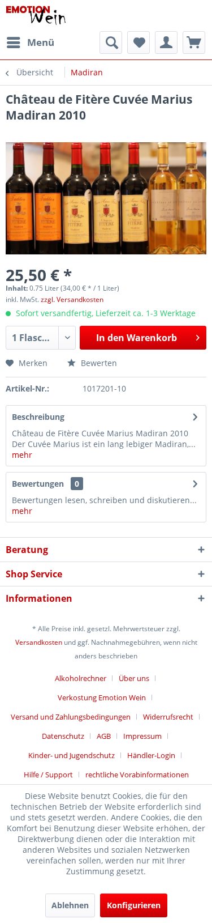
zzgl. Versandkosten (72, 299)
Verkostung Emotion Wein (102, 697)
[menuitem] (30, 42)
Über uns (134, 678)
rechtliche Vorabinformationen (137, 774)
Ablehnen (70, 905)
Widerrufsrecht (168, 717)
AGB (104, 736)
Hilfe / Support (48, 774)
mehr (22, 454)
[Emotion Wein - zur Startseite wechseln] (36, 15)
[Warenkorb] (194, 42)
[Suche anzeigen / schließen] (110, 42)
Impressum (142, 736)
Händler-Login (151, 755)
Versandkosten (38, 642)
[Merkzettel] (138, 42)
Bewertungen (38, 483)
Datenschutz (63, 736)
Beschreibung (38, 416)
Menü (40, 42)
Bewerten (98, 363)
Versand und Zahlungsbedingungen (71, 717)
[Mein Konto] (166, 42)
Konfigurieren (134, 905)
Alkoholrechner (80, 678)
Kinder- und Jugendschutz (71, 755)
